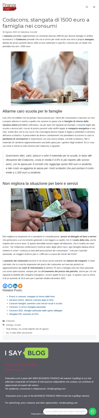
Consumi (10, 321)
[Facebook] (5, 286)
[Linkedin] (15, 286)
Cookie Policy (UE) (14, 369)
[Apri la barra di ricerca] (86, 7)
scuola (17, 325)
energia (9, 325)
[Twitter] (10, 286)
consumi (81, 125)
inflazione (67, 243)
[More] (20, 286)
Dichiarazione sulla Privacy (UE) (21, 365)
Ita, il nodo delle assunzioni (19, 333)
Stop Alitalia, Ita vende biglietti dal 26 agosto (27, 329)
